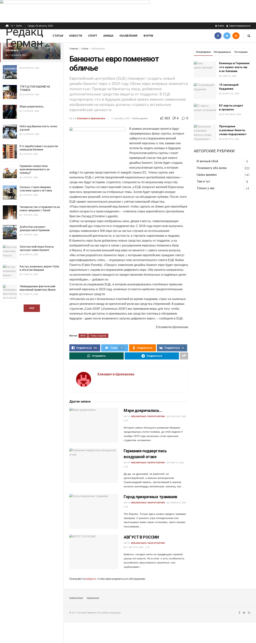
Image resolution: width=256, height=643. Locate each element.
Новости (75, 35)
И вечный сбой (207, 161)
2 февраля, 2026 (177, 503)
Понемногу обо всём (211, 168)
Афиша (108, 35)
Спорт (92, 35)
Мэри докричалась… (32, 106)
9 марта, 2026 (176, 462)
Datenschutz (76, 598)
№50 (83, 335)
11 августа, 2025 (134, 547)
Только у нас (206, 188)
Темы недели (98, 335)
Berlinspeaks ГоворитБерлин (148, 416)
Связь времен (207, 174)
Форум (148, 35)
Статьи (58, 35)
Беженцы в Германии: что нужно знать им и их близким (234, 67)
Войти (220, 26)
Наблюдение (98, 48)
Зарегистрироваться (239, 26)
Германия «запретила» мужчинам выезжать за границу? (34, 169)
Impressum (93, 598)
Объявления (128, 35)
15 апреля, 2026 (177, 416)
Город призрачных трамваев (150, 496)
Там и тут (203, 181)
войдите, (91, 578)
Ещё (31, 308)
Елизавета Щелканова (91, 118)
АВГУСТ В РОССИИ (141, 537)
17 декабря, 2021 (120, 118)
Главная (73, 48)
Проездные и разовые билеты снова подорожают (233, 130)
